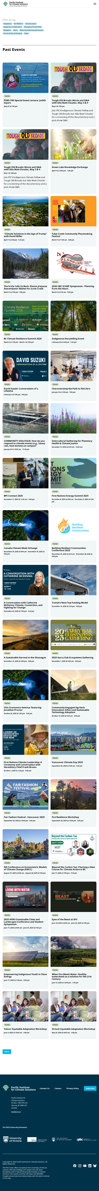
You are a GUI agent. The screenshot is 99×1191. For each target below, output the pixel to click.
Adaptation (7, 24)
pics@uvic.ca (16, 1112)
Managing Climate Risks (32, 27)
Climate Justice (30, 24)
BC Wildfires (18, 24)
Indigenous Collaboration (13, 27)
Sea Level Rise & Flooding (13, 33)
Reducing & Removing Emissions (31, 30)
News (15, 30)
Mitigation (7, 30)
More (7, 1051)
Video (26, 33)
